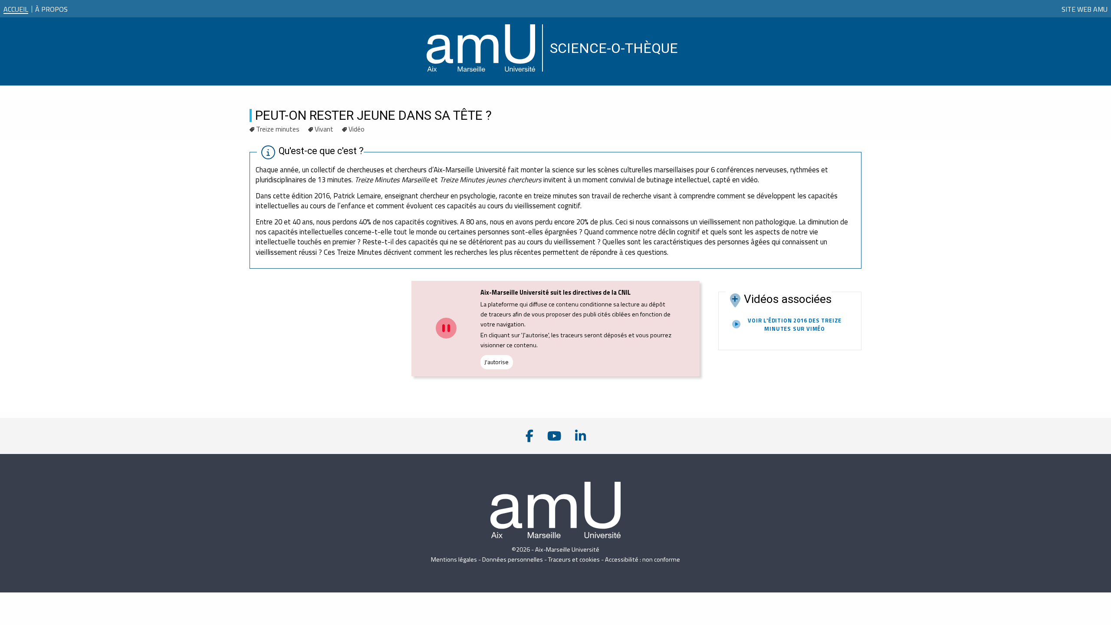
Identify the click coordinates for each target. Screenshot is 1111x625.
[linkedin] (580, 436)
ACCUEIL (15, 9)
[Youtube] (554, 436)
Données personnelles (512, 559)
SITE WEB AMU (1085, 9)
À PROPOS (51, 7)
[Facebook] (529, 436)
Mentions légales (454, 559)
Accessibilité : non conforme (642, 559)
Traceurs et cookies (574, 559)
